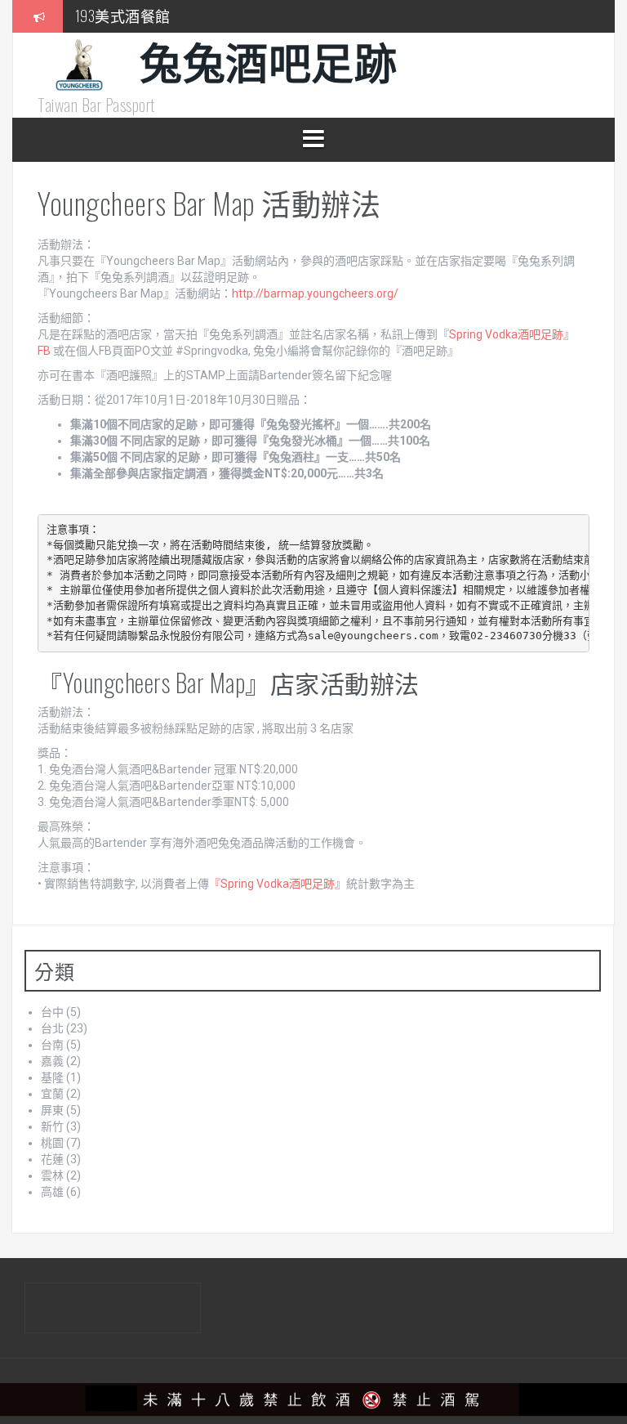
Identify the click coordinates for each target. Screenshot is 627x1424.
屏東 (52, 1110)
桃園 (52, 1142)
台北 (52, 1028)
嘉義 (52, 1061)
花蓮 (52, 1159)
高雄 (52, 1191)
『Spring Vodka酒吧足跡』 (277, 883)
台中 (52, 1012)
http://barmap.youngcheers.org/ (315, 293)
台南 (52, 1044)
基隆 (52, 1077)
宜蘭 (52, 1093)
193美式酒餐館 (123, 15)
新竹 (52, 1126)
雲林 (52, 1175)
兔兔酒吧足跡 (268, 60)
